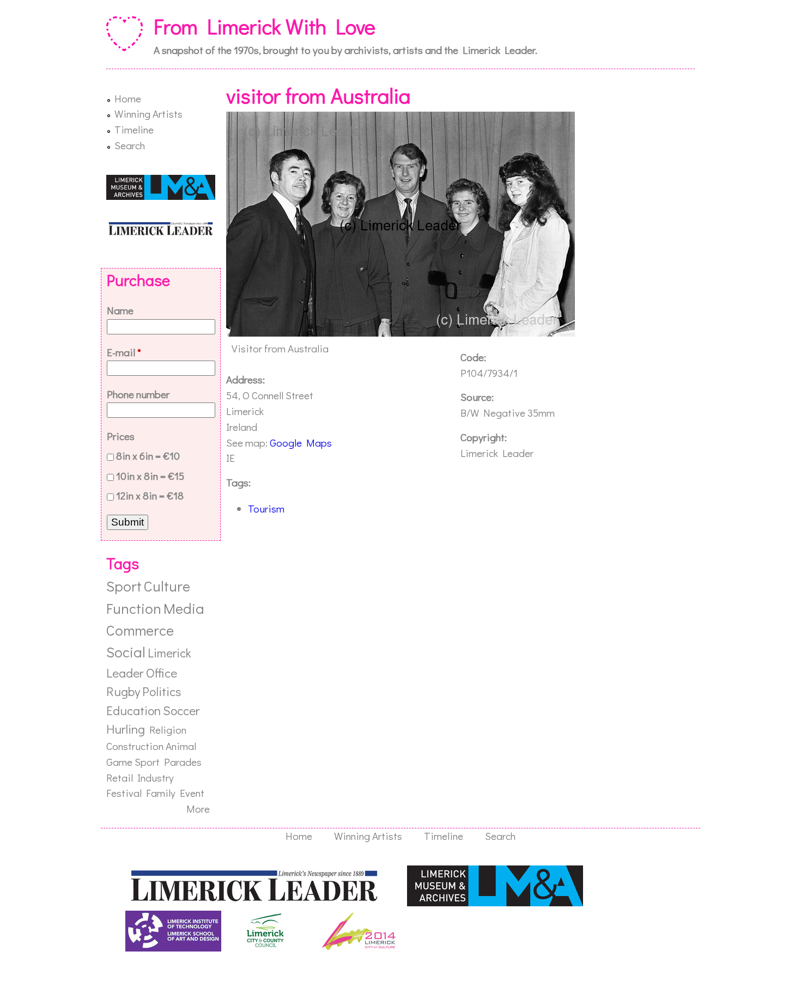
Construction (134, 746)
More (198, 808)
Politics (161, 691)
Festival (124, 793)
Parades (183, 762)
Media (183, 608)
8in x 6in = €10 (148, 455)
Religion (167, 729)
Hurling (125, 729)
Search (129, 145)
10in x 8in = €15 (150, 476)
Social (125, 651)
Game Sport (133, 762)
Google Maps (301, 442)
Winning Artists (148, 113)
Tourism (266, 508)
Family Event (175, 793)
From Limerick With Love (264, 26)
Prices (121, 436)
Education (133, 710)
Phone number (138, 394)
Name (120, 310)
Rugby (123, 691)
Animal (181, 746)
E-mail (124, 352)
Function (133, 608)
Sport (124, 585)
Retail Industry (140, 777)
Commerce (140, 629)
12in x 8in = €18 (150, 495)
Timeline (134, 129)
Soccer (181, 710)
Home (127, 98)
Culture (167, 585)
